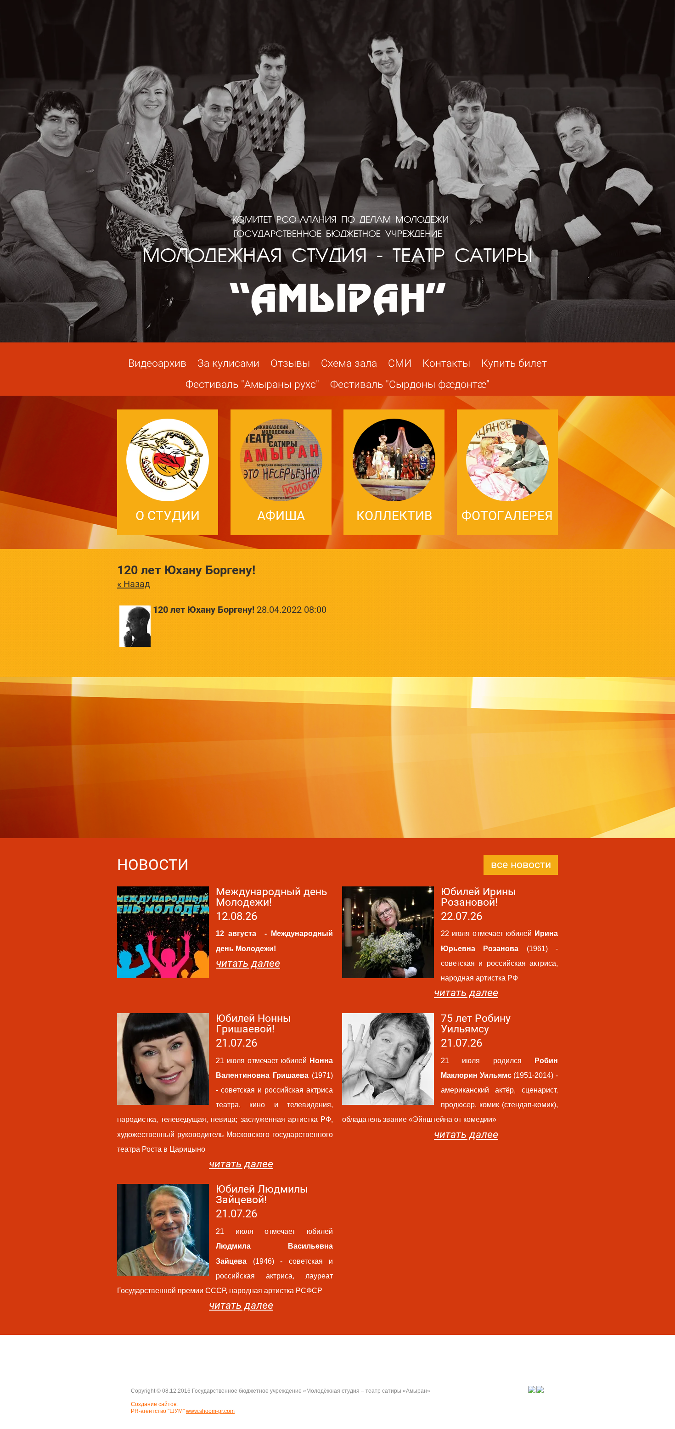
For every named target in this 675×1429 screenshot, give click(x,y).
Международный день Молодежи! (271, 896)
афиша (281, 515)
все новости (521, 864)
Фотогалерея (507, 515)
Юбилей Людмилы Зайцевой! (262, 1194)
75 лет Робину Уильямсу (476, 1023)
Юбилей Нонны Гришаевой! (253, 1023)
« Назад (133, 583)
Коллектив (394, 515)
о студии (167, 515)
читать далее (248, 963)
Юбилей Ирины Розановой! (478, 896)
